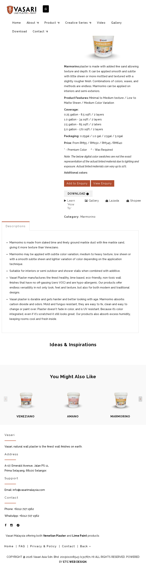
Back (84, 546)
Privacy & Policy (43, 546)
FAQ (22, 546)
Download (19, 31)
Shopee (135, 200)
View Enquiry (102, 183)
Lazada (114, 200)
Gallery (116, 22)
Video (101, 22)
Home (16, 22)
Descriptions (16, 226)
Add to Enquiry (77, 183)
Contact (38, 31)
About (31, 22)
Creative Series (76, 22)
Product (50, 22)
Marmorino (88, 216)
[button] (46, 8)
